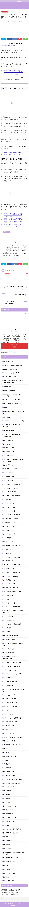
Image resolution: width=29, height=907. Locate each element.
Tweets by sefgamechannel (8, 352)
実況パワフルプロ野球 (9, 775)
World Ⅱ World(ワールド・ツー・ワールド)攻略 (13, 425)
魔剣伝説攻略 (6, 877)
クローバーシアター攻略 (9, 534)
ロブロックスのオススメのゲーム (13, 154)
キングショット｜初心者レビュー (10, 894)
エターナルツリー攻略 (9, 507)
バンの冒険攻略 (7, 628)
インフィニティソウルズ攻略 (11, 488)
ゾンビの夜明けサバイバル (10, 580)
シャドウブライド (8, 560)
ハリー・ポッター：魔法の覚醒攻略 (12, 624)
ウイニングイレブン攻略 (9, 492)
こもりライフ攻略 (8, 455)
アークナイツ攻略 (8, 480)
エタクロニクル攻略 (8, 503)
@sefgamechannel (7, 45)
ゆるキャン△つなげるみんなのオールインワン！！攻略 (14, 460)
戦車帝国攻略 (6, 794)
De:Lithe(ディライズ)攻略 (10, 369)
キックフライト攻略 (8, 526)
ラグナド (5, 710)
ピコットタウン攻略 (8, 649)
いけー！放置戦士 (8, 440)
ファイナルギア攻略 (8, 652)
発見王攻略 (6, 825)
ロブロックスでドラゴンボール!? (13, 215)
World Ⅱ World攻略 (8, 430)
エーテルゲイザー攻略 (9, 511)
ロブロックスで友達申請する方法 (13, 152)
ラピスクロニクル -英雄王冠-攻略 (12, 718)
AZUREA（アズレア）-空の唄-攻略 (12, 365)
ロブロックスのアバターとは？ (14, 77)
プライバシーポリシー (20, 903)
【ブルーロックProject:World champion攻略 (11, 435)
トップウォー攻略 (8, 595)
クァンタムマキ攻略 (8, 530)
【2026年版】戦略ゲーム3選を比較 (10, 889)
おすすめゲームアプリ (9, 447)
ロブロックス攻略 (5, 11)
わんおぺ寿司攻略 (8, 465)
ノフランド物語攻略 (8, 620)
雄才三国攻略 (6, 869)
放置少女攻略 (6, 798)
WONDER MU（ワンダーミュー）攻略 (13, 421)
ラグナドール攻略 (8, 714)
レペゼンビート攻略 (8, 725)
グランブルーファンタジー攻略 (11, 545)
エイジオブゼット (8, 499)
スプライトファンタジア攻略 (11, 576)
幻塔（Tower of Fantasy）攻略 (11, 783)
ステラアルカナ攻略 (8, 568)
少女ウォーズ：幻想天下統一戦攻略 (12, 779)
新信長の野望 (6, 802)
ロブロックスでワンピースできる (13, 213)
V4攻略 (5, 407)
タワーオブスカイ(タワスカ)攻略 (12, 587)
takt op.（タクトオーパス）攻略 (12, 403)
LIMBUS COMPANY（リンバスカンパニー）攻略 (13, 395)
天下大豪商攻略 (7, 767)
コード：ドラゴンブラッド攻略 (11, 557)
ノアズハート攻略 (8, 616)
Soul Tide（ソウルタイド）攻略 (12, 399)
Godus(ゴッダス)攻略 (9, 390)
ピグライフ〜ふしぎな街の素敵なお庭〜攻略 (14, 644)
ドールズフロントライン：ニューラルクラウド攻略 (14, 611)
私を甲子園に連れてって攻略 (11, 833)
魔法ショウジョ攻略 (8, 880)
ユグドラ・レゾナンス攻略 (10, 702)
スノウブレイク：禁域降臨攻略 (11, 572)
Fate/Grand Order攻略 (9, 376)
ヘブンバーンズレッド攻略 (10, 670)
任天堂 (5, 748)
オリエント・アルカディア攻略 (11, 514)
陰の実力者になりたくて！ (10, 861)
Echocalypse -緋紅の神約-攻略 (11, 373)
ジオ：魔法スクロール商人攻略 (11, 564)
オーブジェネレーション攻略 (11, 518)
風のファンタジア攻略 (9, 873)
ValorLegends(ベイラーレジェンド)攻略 (13, 412)
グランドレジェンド (8, 541)
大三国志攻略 (6, 764)
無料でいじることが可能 (13, 79)
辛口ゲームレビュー (8, 848)
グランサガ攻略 (7, 537)
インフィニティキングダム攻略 (11, 484)
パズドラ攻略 (6, 631)
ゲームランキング (8, 553)
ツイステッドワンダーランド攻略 (12, 591)
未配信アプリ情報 (8, 813)
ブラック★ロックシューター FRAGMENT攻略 (11, 657)
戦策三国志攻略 (7, 790)
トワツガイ (6, 599)
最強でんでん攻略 (8, 810)
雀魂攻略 (5, 865)
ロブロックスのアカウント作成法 (13, 72)
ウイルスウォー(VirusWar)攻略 (11, 495)
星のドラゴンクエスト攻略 (10, 806)
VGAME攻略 (6, 417)
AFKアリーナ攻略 (8, 361)
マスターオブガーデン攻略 (10, 681)
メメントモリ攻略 (8, 685)
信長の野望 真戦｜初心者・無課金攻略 (11, 892)
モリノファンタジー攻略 (9, 698)
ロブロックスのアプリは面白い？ (13, 70)
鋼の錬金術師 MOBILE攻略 (10, 857)
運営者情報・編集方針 (9, 903)
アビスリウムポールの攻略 (10, 469)
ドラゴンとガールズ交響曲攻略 (11, 606)
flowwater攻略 (7, 386)
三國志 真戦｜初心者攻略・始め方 (10, 890)
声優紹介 (5, 760)
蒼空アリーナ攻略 (8, 840)
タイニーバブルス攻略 (9, 583)
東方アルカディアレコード (10, 817)
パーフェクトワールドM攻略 (11, 635)
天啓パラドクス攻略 (8, 771)
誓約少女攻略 (6, 844)
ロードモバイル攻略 (8, 733)
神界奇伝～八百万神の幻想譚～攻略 (12, 829)
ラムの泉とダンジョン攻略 (10, 721)
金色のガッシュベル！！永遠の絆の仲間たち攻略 (14, 853)
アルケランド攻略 (8, 472)
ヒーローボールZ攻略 (9, 639)
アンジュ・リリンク (8, 476)
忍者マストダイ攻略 (8, 787)
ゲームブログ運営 (8, 549)
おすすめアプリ (7, 444)
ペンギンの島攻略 (8, 677)
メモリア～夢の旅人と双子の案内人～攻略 (14, 690)
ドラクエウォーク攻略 (9, 603)
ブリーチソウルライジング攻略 (11, 666)
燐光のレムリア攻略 (8, 821)
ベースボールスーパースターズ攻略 (12, 674)
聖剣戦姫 (5, 836)
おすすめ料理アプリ (8, 451)
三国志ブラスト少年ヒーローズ (11, 744)
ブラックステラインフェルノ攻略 (12, 662)
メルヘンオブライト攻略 (9, 695)
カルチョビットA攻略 (9, 522)
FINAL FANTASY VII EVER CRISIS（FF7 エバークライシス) (13, 381)
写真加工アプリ (7, 752)
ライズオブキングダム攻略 (10, 706)
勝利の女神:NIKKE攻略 (9, 756)
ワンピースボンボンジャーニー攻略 (12, 737)
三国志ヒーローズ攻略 (9, 741)
